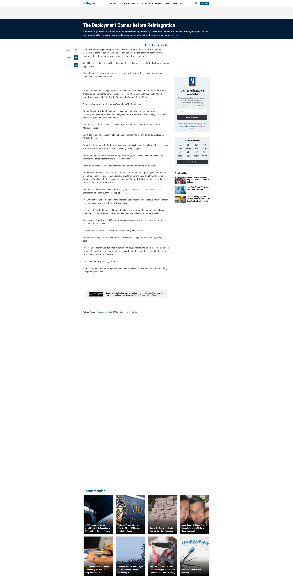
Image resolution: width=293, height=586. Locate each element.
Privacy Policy (188, 127)
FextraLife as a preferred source (146, 295)
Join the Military (145, 3)
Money (133, 3)
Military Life (177, 3)
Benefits (158, 3)
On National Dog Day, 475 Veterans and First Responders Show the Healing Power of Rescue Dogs (198, 199)
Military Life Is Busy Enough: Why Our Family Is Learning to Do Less (198, 180)
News (167, 3)
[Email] (153, 45)
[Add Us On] (76, 50)
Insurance (113, 3)
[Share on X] (149, 45)
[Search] (196, 3)
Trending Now (181, 173)
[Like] (76, 65)
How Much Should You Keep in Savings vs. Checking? (198, 188)
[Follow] (76, 57)
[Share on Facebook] (145, 45)
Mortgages (124, 3)
